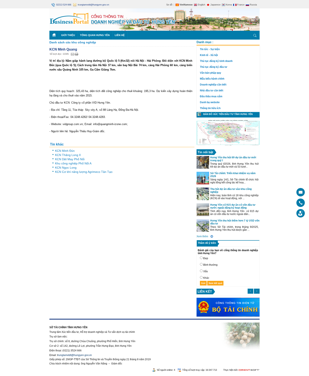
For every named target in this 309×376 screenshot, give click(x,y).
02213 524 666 (63, 4)
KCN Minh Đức (65, 150)
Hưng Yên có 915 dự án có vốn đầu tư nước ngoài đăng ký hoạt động (232, 206)
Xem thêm (202, 236)
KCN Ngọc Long (66, 167)
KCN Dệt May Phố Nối (70, 159)
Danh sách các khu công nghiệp (72, 42)
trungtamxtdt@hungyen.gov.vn (93, 4)
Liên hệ (120, 35)
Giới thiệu (68, 35)
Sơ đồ (169, 4)
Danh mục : (205, 42)
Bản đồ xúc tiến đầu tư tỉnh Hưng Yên (228, 114)
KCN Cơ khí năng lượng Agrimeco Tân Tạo (83, 171)
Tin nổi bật (205, 152)
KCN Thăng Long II (68, 155)
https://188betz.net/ (60, 321)
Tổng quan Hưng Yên (95, 35)
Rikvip (75, 321)
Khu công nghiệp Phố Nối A (73, 163)
